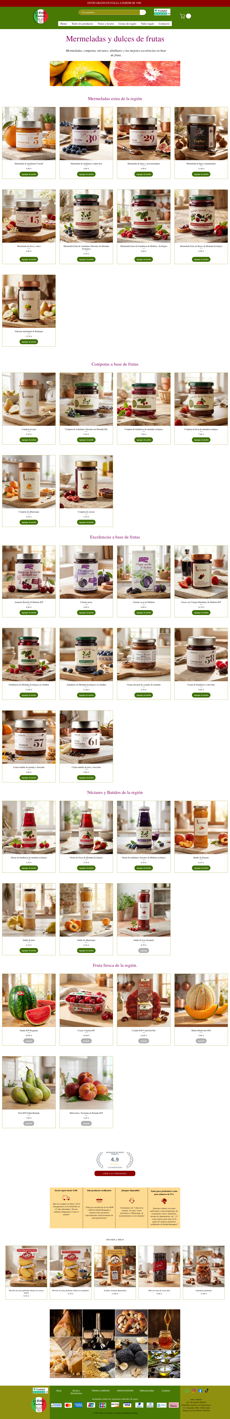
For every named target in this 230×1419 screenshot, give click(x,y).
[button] (186, 16)
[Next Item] (174, 1344)
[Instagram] (193, 1390)
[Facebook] (200, 1390)
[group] (115, 1273)
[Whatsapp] (187, 1390)
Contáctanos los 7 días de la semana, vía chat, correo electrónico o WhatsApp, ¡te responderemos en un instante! (131, 1211)
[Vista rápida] (29, 133)
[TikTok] (206, 1390)
